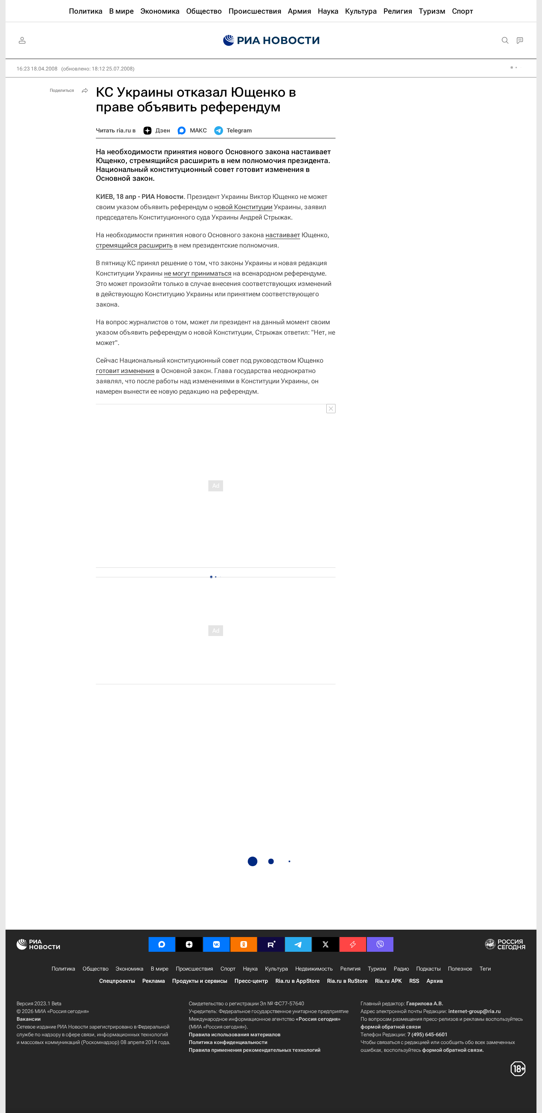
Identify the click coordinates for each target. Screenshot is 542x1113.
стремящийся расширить (134, 245)
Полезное (460, 968)
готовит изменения (125, 370)
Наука (250, 968)
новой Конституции (243, 207)
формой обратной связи (391, 1027)
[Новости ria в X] (325, 944)
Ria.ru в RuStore (347, 981)
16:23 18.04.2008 (37, 69)
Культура (276, 968)
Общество (95, 968)
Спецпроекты (117, 981)
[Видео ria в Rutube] (271, 944)
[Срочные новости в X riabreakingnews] (353, 944)
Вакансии (29, 1019)
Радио (401, 968)
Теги (485, 968)
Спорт (228, 968)
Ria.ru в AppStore (297, 981)
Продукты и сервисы (199, 981)
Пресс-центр (251, 981)
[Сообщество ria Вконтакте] (216, 944)
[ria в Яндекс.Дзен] (189, 944)
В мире (159, 968)
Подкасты (428, 968)
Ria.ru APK (388, 981)
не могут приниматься (198, 273)
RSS (414, 981)
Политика (63, 968)
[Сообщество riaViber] (380, 944)
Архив (435, 981)
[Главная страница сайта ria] (271, 40)
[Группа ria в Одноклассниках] (243, 944)
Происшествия (194, 968)
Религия (350, 968)
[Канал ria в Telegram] (298, 944)
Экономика (129, 968)
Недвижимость (314, 968)
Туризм (377, 968)
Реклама (153, 981)
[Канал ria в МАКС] (162, 944)
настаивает (282, 235)
